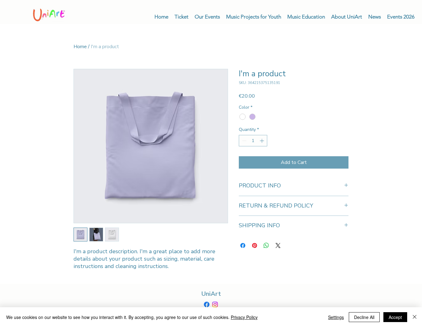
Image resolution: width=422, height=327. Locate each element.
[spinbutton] (253, 140)
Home (80, 46)
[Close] (414, 317)
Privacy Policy (244, 317)
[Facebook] (206, 304)
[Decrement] (243, 140)
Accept (395, 317)
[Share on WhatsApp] (266, 245)
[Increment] (262, 140)
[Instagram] (215, 304)
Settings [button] (336, 317)
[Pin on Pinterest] (254, 245)
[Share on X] (278, 245)
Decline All (364, 317)
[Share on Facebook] (243, 245)
